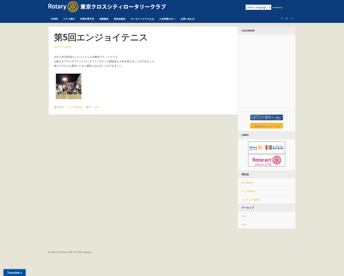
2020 (244, 216)
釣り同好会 (247, 182)
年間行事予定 (87, 18)
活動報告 (104, 18)
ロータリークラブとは (142, 18)
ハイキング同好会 (251, 199)
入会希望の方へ (167, 18)
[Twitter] (286, 16)
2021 (97, 107)
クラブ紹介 (69, 18)
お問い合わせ (188, 18)
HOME (54, 18)
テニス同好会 (74, 107)
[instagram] (292, 16)
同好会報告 (119, 18)
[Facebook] (282, 16)
